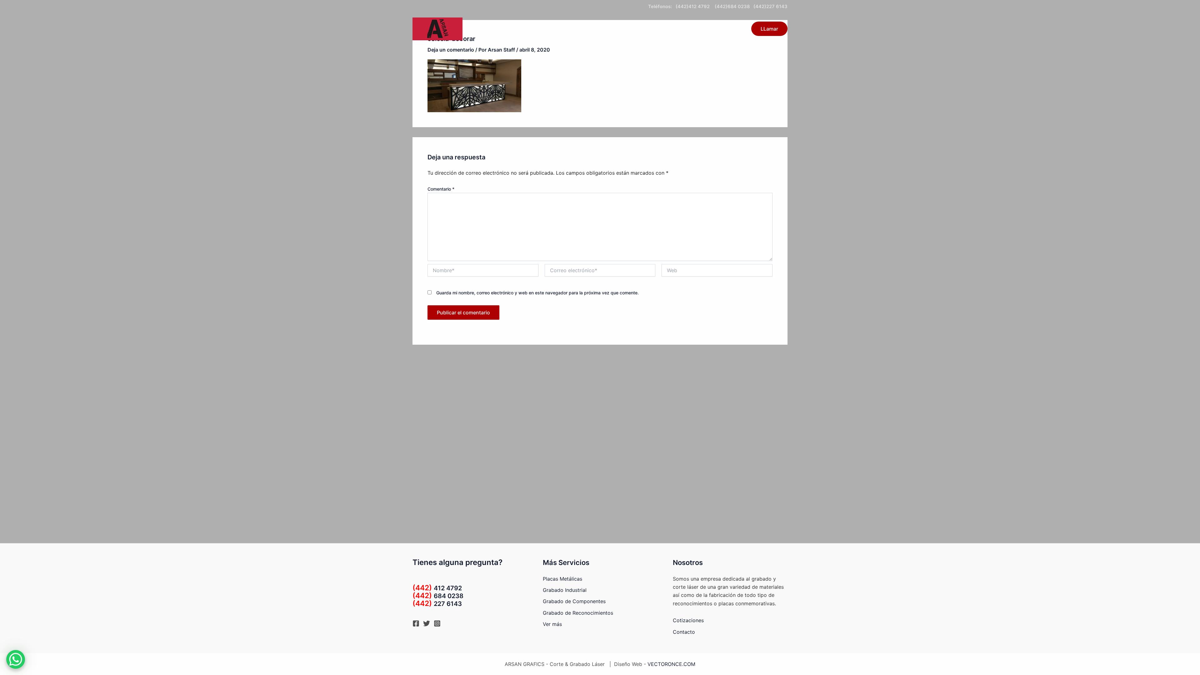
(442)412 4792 (694, 6)
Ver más (552, 624)
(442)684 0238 (731, 6)
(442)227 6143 (770, 6)
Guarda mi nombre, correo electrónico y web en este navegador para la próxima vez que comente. (537, 292)
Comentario (441, 189)
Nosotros (729, 29)
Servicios (623, 29)
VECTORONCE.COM (671, 664)
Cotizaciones (688, 620)
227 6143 (437, 604)
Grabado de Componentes (574, 601)
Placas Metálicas (562, 579)
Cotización (695, 29)
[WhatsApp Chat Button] (15, 659)
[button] (637, 28)
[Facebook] (415, 623)
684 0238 (437, 596)
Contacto (661, 29)
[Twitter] (426, 623)
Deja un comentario (451, 50)
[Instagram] (437, 623)
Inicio (596, 29)
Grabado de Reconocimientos (578, 613)
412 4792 (437, 588)
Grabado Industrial (565, 590)
